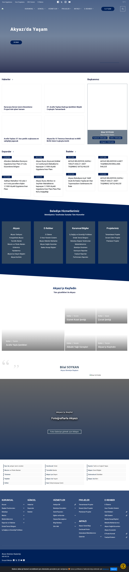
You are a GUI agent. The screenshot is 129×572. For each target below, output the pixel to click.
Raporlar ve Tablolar (8, 523)
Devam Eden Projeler (112, 238)
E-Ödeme (48, 234)
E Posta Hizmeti (110, 533)
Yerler (51, 466)
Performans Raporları (80, 257)
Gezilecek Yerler (84, 529)
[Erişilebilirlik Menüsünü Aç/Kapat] (123, 566)
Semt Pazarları (58, 512)
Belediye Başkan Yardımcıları (80, 241)
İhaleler (30, 512)
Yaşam (52, 479)
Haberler (30, 504)
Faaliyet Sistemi (110, 537)
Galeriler (82, 536)
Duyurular (31, 508)
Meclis (4, 515)
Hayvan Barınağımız (59, 519)
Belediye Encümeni (80, 247)
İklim (93, 479)
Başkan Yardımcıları (8, 508)
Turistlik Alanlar (16, 241)
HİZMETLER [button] (52, 9)
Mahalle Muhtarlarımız (112, 523)
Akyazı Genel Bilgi (85, 526)
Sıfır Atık (56, 526)
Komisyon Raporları (80, 251)
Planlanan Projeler (112, 241)
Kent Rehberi (109, 512)
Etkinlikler (95, 474)
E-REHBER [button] (88, 9)
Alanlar (51, 470)
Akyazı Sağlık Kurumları (48, 244)
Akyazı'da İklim (16, 257)
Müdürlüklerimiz (80, 244)
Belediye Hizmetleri (59, 508)
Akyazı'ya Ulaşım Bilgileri (16, 254)
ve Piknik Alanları (12, 470)
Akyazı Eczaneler (110, 530)
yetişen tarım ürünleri (13, 466)
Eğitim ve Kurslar (58, 515)
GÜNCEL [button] (41, 9)
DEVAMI (16, 42)
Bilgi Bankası (57, 523)
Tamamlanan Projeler (112, 234)
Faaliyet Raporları (80, 254)
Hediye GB (56, 504)
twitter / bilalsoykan (115, 138)
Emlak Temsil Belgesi (80, 238)
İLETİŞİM (108, 9)
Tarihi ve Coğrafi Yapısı (98, 466)
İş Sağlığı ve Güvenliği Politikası (80, 234)
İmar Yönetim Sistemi (112, 508)
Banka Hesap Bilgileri (48, 247)
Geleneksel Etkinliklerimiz (87, 533)
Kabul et (113, 569)
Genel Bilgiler (94, 470)
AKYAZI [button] (77, 9)
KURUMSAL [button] (29, 9)
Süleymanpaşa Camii (54, 483)
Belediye (5, 512)
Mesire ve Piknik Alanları (16, 244)
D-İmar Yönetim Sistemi (48, 238)
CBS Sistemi (109, 515)
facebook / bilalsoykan (100, 138)
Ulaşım (51, 474)
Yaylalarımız (16, 251)
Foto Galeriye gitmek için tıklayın (64, 432)
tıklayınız (106, 569)
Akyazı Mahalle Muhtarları (48, 241)
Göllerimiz (16, 247)
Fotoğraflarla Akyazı (16, 238)
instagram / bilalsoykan (107, 142)
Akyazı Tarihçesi (16, 234)
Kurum (4, 504)
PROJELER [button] (66, 9)
